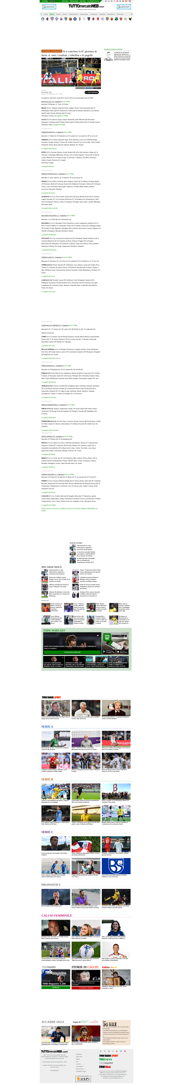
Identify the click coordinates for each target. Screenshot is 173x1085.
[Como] (56, 19)
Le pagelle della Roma (48, 382)
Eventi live (52, 1)
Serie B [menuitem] (58, 14)
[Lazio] (84, 19)
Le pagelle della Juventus (49, 208)
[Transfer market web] (129, 1)
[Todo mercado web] (126, 1)
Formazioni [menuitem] (93, 14)
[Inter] (75, 19)
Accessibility (79, 1066)
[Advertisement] (117, 120)
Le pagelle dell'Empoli (48, 417)
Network (45, 1)
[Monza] (98, 19)
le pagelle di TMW (61, 116)
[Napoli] (102, 19)
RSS (77, 1061)
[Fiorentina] (61, 19)
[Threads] (111, 1)
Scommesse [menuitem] (111, 14)
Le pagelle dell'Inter (47, 166)
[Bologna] (47, 19)
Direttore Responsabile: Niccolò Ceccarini (54, 1058)
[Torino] (121, 19)
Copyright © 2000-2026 (48, 1065)
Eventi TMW (79, 1056)
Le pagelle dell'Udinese (49, 148)
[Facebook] (106, 1)
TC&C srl (49, 1054)
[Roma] (112, 19)
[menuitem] (41, 14)
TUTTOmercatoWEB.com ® (60, 1065)
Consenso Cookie (81, 1071)
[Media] (123, 1)
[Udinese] (125, 19)
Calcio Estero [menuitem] (84, 14)
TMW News (83, 1)
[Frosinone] (66, 19)
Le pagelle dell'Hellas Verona (50, 358)
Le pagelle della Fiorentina (50, 430)
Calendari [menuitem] (102, 14)
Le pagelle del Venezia (48, 397)
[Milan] (93, 19)
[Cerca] (131, 14)
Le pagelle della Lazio (48, 291)
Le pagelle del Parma (48, 492)
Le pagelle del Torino (48, 276)
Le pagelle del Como (48, 345)
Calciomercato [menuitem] (73, 14)
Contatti (78, 1064)
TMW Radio (65, 1)
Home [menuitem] (46, 14)
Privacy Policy (80, 1069)
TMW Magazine (74, 1)
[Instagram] (114, 1)
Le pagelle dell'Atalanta (48, 250)
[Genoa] (70, 19)
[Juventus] (79, 19)
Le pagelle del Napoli (48, 454)
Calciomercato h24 (93, 1)
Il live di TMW (67, 257)
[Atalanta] (43, 19)
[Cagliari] (52, 19)
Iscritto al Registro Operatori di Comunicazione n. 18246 (54, 1061)
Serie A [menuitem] (52, 14)
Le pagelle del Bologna (48, 234)
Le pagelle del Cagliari (48, 505)
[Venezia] (130, 19)
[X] (109, 1)
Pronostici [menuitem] (120, 14)
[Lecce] (89, 19)
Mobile (78, 1059)
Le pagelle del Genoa (48, 193)
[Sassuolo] (116, 19)
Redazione (79, 1054)
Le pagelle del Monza (48, 467)
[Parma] (107, 19)
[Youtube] (117, 1)
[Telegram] (120, 1)
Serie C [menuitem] (65, 14)
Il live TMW (65, 101)
